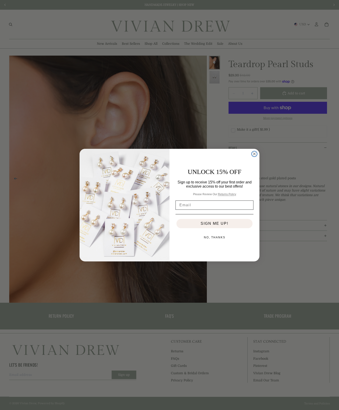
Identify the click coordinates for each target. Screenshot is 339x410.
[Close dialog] (254, 154)
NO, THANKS (214, 237)
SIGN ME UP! (214, 223)
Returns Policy (227, 194)
